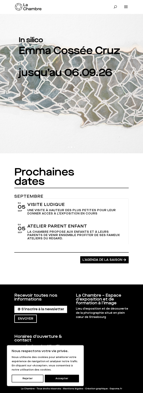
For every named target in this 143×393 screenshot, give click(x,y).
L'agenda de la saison (102, 260)
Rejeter (27, 378)
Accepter (61, 378)
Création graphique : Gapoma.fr (103, 388)
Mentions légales (73, 388)
